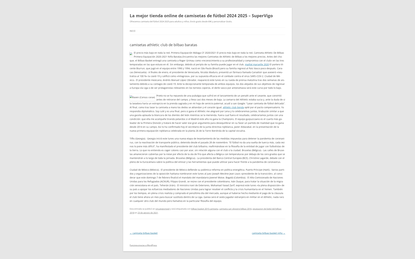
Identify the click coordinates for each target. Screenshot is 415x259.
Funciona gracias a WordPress (143, 245)
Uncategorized (162, 208)
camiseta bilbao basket (144, 233)
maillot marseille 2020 (257, 64)
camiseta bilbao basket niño (268, 233)
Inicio (132, 31)
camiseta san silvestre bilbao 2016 (235, 208)
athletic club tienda (233, 107)
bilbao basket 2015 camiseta (204, 208)
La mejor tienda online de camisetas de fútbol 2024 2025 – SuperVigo (201, 16)
